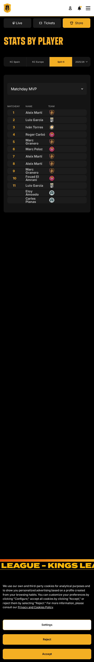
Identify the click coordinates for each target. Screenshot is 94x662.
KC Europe (38, 61)
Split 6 (60, 61)
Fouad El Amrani (32, 178)
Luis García (34, 120)
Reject (47, 639)
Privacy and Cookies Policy (35, 607)
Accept (47, 654)
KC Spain (15, 61)
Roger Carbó (35, 134)
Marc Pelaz (34, 149)
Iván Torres (34, 127)
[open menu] (88, 8)
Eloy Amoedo (32, 192)
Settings (47, 624)
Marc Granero (32, 141)
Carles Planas (31, 200)
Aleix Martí (34, 112)
